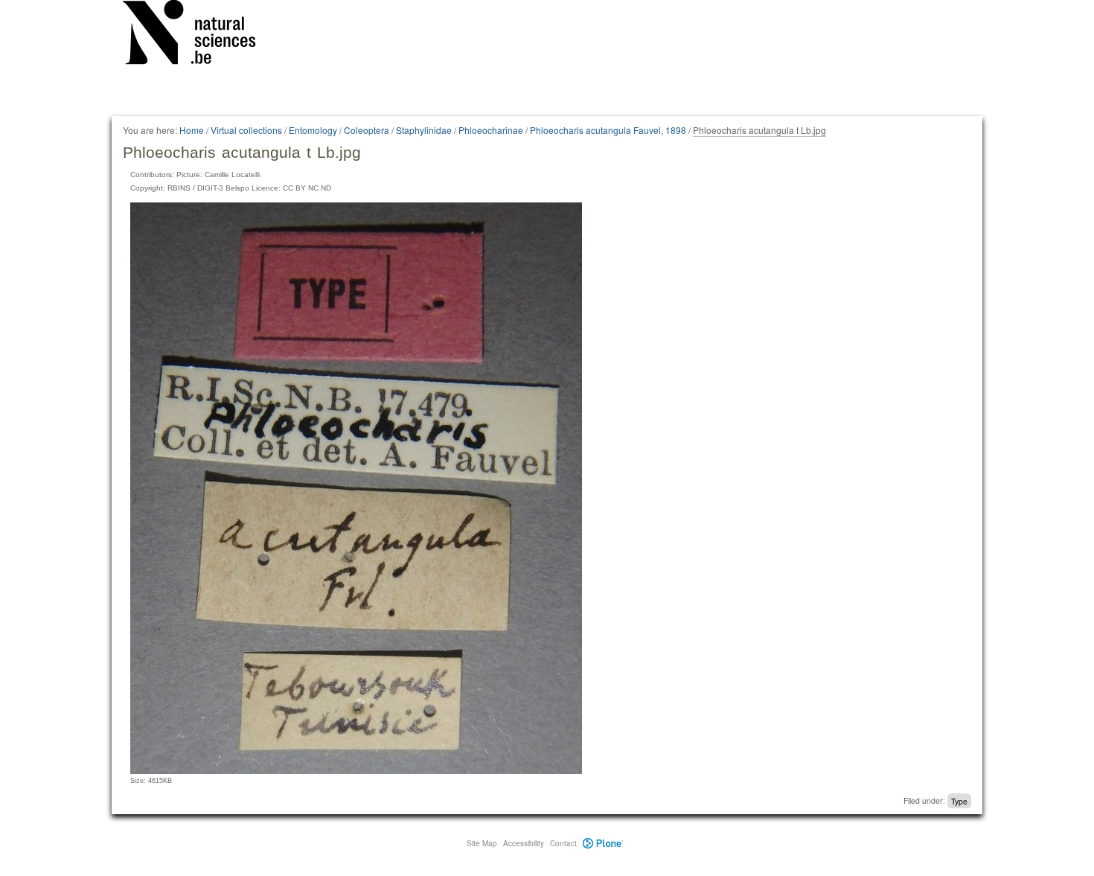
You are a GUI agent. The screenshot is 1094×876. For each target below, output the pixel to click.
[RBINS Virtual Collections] (199, 35)
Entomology (313, 130)
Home (191, 130)
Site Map (482, 843)
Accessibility (523, 843)
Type (959, 800)
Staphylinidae (424, 130)
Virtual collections (246, 130)
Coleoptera (366, 130)
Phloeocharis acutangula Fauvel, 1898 (608, 130)
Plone (603, 843)
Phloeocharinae (490, 130)
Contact (563, 843)
